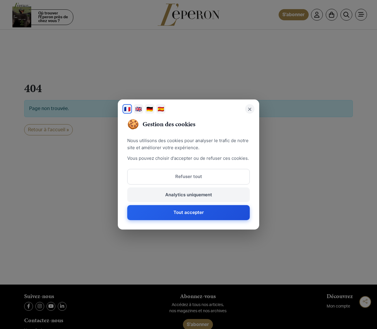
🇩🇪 (149, 109)
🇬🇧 (138, 109)
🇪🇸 (161, 109)
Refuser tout (188, 176)
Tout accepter (188, 212)
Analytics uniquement (188, 194)
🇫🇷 (127, 109)
